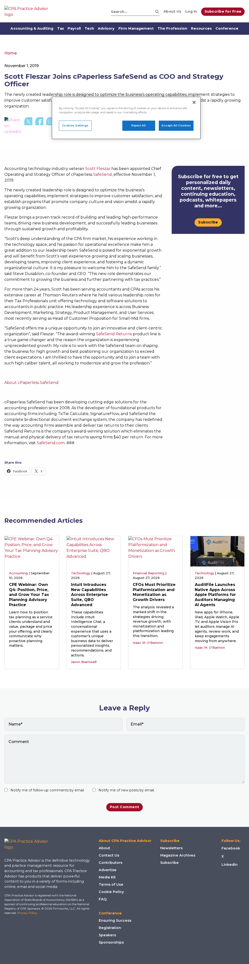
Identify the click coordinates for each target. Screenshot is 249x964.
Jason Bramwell (84, 662)
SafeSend (102, 174)
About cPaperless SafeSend (31, 382)
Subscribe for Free (223, 11)
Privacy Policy (27, 913)
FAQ (103, 899)
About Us (172, 11)
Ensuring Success (115, 920)
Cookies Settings (75, 125)
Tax (60, 28)
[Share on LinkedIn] (12, 126)
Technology (80, 573)
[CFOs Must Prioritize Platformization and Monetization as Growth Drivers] (155, 550)
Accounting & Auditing (31, 28)
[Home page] (28, 12)
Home (10, 53)
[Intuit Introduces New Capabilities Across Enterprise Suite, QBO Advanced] (94, 550)
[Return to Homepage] (29, 844)
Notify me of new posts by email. (126, 790)
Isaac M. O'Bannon (148, 643)
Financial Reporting (148, 573)
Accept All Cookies (176, 125)
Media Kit (107, 877)
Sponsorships (111, 942)
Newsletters (171, 848)
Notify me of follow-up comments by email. (47, 790)
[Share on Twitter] (28, 126)
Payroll (74, 28)
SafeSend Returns (114, 334)
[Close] (194, 102)
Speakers (107, 935)
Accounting (18, 573)
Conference (227, 28)
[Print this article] (50, 126)
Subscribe (208, 222)
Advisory (106, 28)
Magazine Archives (177, 855)
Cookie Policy (111, 892)
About (104, 848)
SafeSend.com (51, 443)
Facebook (231, 848)
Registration (110, 928)
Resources (201, 28)
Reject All (138, 125)
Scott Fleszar (97, 168)
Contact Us (109, 855)
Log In (191, 11)
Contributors (110, 862)
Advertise (107, 870)
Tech (89, 28)
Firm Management (136, 28)
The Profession (172, 28)
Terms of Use (111, 884)
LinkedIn (230, 864)
